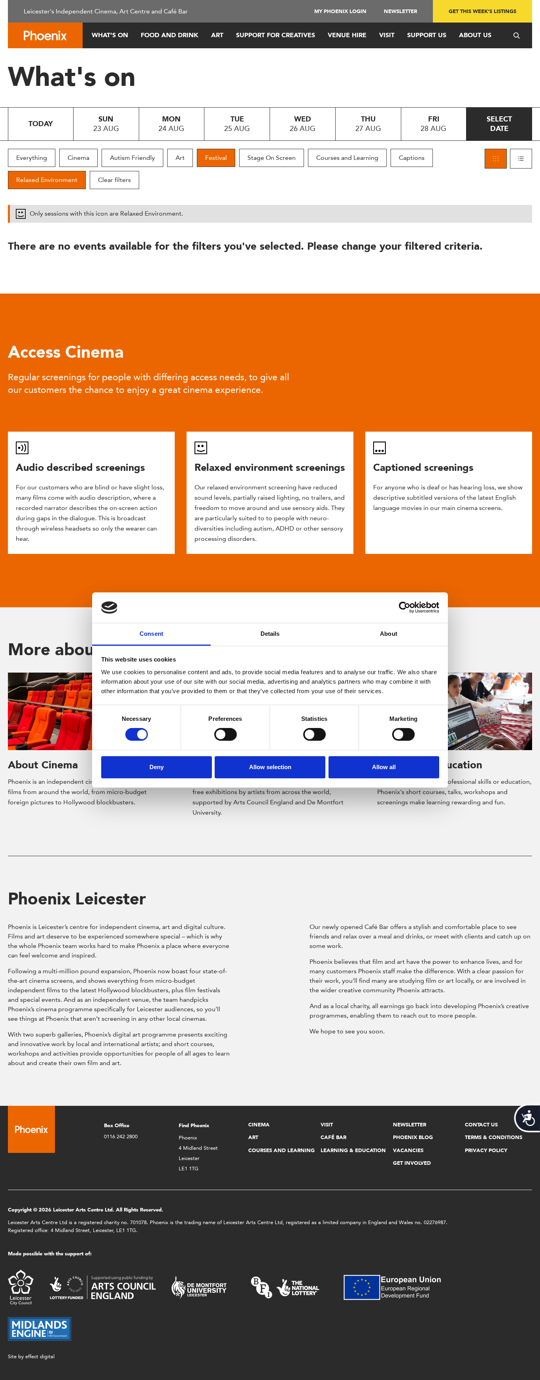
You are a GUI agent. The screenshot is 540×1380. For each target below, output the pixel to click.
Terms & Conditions (493, 1137)
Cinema (78, 157)
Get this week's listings (482, 11)
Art (217, 35)
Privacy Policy (486, 1150)
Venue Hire (347, 35)
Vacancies (408, 1150)
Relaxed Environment (46, 180)
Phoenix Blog (413, 1137)
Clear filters (114, 180)
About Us (475, 35)
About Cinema (43, 764)
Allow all (384, 767)
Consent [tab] (151, 633)
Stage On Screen (271, 157)
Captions (412, 157)
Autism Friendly (132, 157)
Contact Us (481, 1125)
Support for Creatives (275, 35)
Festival (216, 157)
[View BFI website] (285, 1287)
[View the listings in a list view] (521, 159)
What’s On (110, 35)
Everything (31, 157)
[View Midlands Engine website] (39, 1328)
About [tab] (388, 633)
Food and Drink (169, 35)
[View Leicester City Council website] (21, 1287)
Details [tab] (270, 633)
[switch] (225, 734)
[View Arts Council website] (102, 1287)
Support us (426, 35)
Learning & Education (353, 1150)
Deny (156, 767)
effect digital (40, 1356)
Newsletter (400, 11)
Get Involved (412, 1163)
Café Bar (333, 1137)
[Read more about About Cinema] (85, 711)
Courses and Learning (347, 157)
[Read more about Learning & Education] (454, 711)
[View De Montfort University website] (199, 1287)
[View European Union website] (397, 1287)
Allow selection (270, 767)
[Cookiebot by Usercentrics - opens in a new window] (404, 608)
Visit (387, 35)
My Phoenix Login (340, 11)
